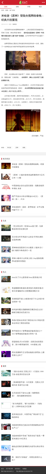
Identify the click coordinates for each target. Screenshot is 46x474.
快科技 (15, 24)
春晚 (24, 147)
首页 (2, 10)
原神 (17, 147)
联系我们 (17, 468)
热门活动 (12, 10)
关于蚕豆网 (9, 468)
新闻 (6, 10)
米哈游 (9, 147)
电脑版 (25, 468)
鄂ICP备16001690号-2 (7, 471)
